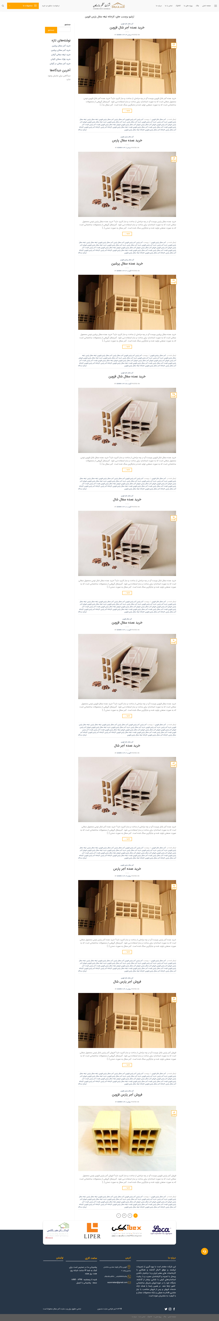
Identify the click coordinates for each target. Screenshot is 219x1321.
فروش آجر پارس (85, 727)
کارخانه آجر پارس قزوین (92, 127)
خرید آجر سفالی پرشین (60, 50)
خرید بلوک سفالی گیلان (60, 59)
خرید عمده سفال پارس (127, 140)
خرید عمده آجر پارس (127, 868)
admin (119, 35)
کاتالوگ (178, 6)
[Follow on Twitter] (166, 1309)
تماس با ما (168, 6)
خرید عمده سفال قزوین (127, 622)
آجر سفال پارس (119, 119)
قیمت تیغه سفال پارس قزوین (122, 127)
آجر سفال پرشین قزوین (127, 260)
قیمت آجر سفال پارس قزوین (142, 127)
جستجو (67, 24)
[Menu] (215, 6)
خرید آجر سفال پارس (134, 122)
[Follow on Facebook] (174, 1309)
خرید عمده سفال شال (127, 499)
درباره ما (159, 6)
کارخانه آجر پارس (106, 127)
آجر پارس (140, 119)
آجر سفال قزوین (127, 619)
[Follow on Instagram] (170, 1309)
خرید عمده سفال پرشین (127, 263)
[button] (204, 1251)
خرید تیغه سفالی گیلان (60, 54)
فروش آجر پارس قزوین (164, 124)
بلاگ (197, 6)
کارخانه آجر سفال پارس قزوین (155, 130)
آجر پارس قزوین (131, 119)
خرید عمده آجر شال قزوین (127, 27)
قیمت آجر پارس (94, 124)
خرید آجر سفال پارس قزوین (116, 122)
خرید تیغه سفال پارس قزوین (97, 122)
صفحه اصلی (206, 6)
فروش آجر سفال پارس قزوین (130, 124)
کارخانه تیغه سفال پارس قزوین (134, 130)
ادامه (127, 110)
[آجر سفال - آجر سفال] (109, 5)
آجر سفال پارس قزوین (106, 119)
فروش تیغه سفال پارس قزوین (110, 124)
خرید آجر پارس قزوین (149, 122)
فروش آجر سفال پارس (148, 124)
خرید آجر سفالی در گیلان (60, 63)
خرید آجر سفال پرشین (61, 45)
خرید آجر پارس (162, 122)
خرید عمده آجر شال (127, 745)
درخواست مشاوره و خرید (50, 6)
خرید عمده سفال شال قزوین (127, 376)
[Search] (3, 5)
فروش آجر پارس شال (127, 981)
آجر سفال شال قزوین (127, 24)
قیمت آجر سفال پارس (160, 127)
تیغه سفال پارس (92, 119)
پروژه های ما (188, 6)
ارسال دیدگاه (82, 130)
